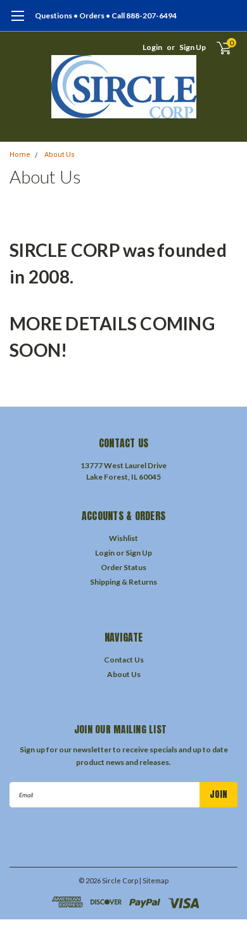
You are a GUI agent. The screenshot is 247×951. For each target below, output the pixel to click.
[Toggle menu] (17, 22)
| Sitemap (153, 880)
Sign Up (192, 47)
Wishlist (123, 538)
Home (20, 155)
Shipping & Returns (123, 582)
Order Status (123, 567)
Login (152, 47)
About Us (59, 155)
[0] (216, 47)
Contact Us (124, 659)
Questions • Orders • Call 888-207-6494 (106, 15)
